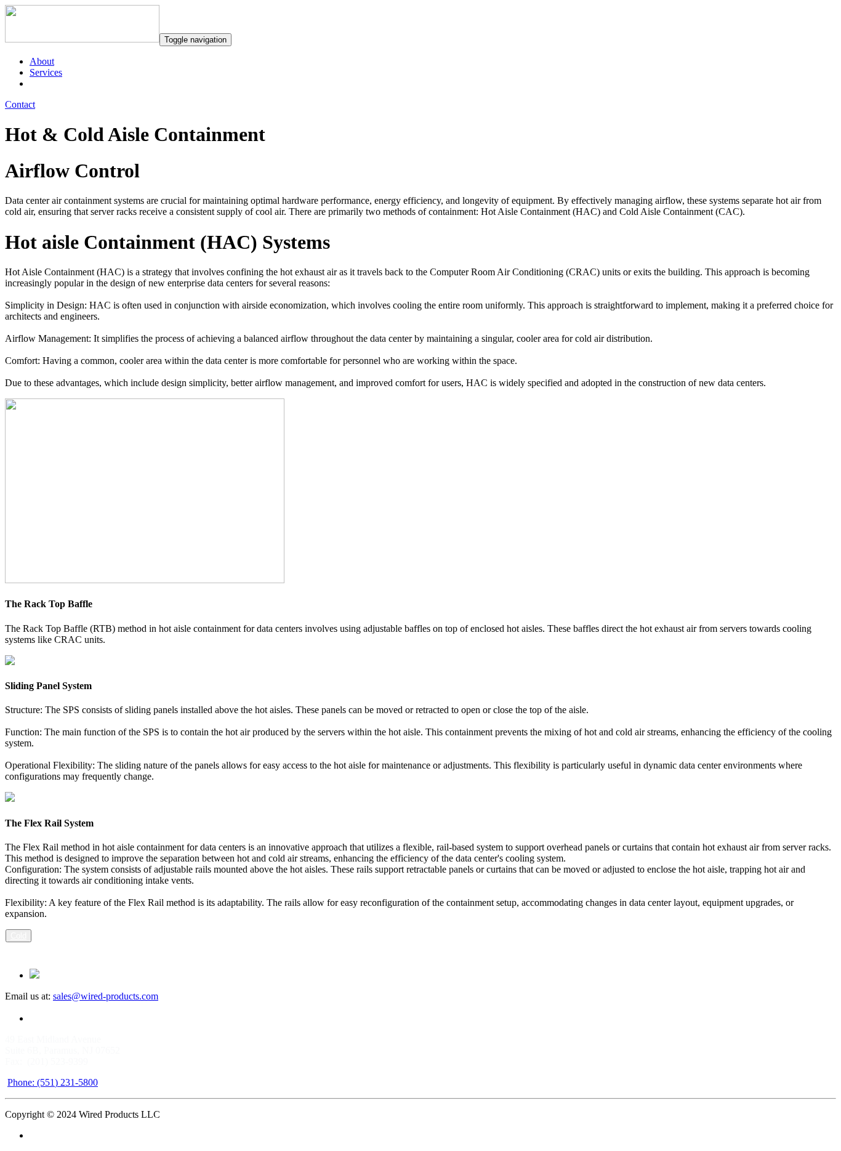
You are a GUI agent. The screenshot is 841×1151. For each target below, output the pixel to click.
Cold (18, 935)
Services (46, 72)
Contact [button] (20, 104)
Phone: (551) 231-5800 (52, 1082)
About (42, 61)
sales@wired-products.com (105, 996)
